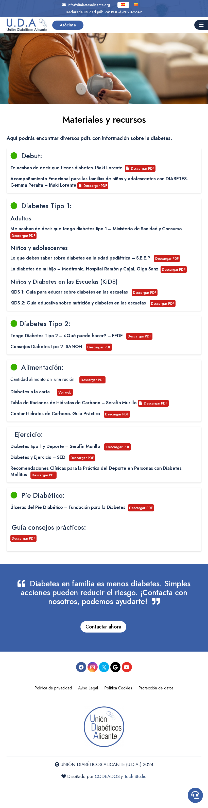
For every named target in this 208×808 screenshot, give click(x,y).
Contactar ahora (103, 627)
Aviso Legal (88, 688)
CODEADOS (107, 776)
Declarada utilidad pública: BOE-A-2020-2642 (104, 11)
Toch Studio (135, 776)
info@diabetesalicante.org (88, 4)
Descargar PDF (141, 168)
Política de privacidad (53, 688)
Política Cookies (118, 688)
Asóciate (68, 25)
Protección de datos (156, 688)
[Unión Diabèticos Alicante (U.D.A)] (27, 25)
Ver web (65, 392)
